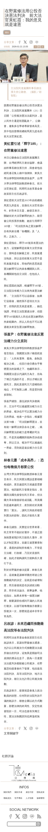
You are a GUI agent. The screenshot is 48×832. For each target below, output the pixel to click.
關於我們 (7, 792)
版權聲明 (40, 798)
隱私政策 (40, 792)
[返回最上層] (44, 821)
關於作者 (18, 792)
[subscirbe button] (38, 824)
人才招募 (29, 798)
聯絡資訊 (7, 798)
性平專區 (18, 798)
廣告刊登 (29, 792)
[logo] (22, 772)
